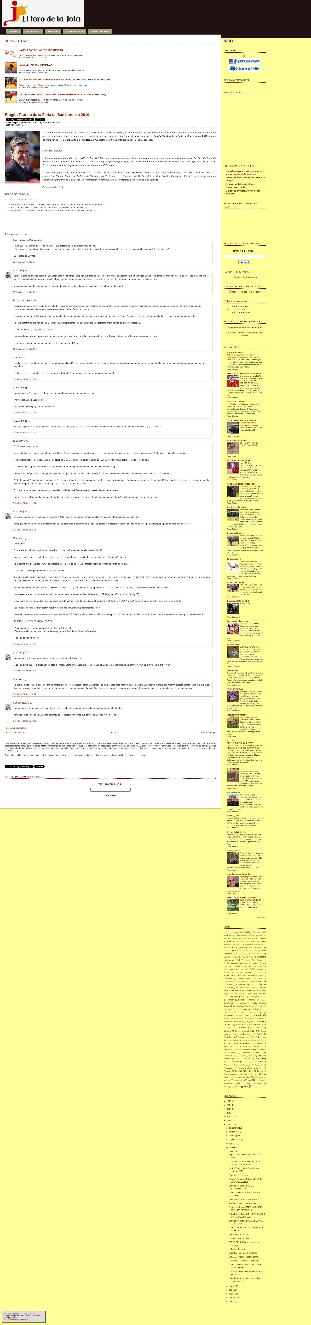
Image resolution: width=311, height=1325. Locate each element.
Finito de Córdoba (259, 991)
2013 (229, 1113)
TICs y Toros (248, 1071)
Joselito (260, 1006)
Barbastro (259, 944)
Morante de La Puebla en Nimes (243, 1253)
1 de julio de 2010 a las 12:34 (24, 503)
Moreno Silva (258, 1025)
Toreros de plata (250, 1074)
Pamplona (247, 1034)
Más (46, 58)
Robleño (258, 1053)
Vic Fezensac (261, 1080)
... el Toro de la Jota (27, 1314)
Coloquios (229, 960)
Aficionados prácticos (247, 935)
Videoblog (248, 1083)
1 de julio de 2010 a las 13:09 (24, 671)
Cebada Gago (240, 957)
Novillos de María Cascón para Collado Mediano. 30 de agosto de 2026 (251, 512)
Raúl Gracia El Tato (233, 1049)
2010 (229, 1124)
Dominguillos (233, 769)
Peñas (252, 1037)
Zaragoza (241, 1086)
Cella (251, 957)
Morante (227, 1025)
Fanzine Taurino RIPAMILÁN (35, 65)
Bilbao (234, 947)
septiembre (234, 1139)
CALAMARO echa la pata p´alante (244, 1257)
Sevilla (236, 1062)
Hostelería (262, 997)
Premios (246, 1043)
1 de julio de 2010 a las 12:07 (24, 433)
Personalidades (248, 1040)
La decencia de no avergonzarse (243, 1199)
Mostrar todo (261, 917)
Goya (252, 997)
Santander (239, 1059)
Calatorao (238, 951)
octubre (232, 1136)
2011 (229, 1121)
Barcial (226, 948)
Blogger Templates (11, 1316)
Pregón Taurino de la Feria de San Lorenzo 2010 (47, 115)
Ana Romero (261, 938)
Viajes (248, 1080)
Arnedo (253, 941)
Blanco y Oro (233, 816)
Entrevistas (228, 979)
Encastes (243, 975)
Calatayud (227, 951)
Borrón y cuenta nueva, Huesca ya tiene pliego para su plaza (54, 210)
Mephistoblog (17, 1320)
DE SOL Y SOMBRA (236, 402)
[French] (232, 41)
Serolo (259, 1059)
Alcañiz (250, 938)
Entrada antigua (208, 732)
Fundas (249, 994)
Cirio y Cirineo (233, 850)
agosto (232, 1143)
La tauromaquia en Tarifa (238, 460)
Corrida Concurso (231, 963)
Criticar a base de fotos (239, 1238)
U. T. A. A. (231, 741)
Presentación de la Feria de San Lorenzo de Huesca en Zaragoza (56, 204)
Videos (259, 1083)
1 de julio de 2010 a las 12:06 (24, 413)
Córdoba (259, 960)
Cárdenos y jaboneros (237, 507)
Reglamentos (232, 1053)
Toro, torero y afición (236, 715)
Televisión (227, 1071)
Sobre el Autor (33, 31)
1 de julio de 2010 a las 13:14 (24, 694)
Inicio (113, 732)
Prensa (259, 1043)
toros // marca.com (235, 582)
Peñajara (242, 1037)
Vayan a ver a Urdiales (249, 795)
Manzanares (238, 1018)
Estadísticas (228, 982)
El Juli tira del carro (237, 1249)
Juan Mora (228, 1009)
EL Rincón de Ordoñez (237, 440)
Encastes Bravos (235, 533)
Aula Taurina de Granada (238, 874)
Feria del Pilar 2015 (247, 988)
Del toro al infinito (235, 352)
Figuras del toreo (242, 991)
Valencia (227, 1080)
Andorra (230, 941)
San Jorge (253, 1056)
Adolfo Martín (261, 932)
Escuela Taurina (245, 979)
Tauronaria (242, 1068)
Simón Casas (248, 1062)
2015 (226, 932)
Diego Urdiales (234, 966)
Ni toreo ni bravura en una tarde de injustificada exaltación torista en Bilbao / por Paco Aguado (244, 357)
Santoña (249, 1059)
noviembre (233, 1132)
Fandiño (252, 982)
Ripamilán (246, 1053)
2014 (229, 1109)
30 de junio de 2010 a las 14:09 (25, 292)
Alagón (260, 935)
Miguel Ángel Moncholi (248, 877)
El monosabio (233, 792)
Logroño (256, 1012)
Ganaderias (260, 994)
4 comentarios (37, 87)
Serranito (227, 1062)
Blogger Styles (11, 1318)
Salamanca (228, 1056)
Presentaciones (229, 1046)
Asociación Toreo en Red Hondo (242, 484)
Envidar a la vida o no (238, 1175)
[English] (226, 41)
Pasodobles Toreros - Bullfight (245, 327)
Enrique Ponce (257, 975)
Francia (229, 994)
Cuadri (254, 963)
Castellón (227, 957)
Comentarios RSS (74, 31)
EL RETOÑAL (233, 644)
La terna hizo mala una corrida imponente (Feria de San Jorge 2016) (62, 94)
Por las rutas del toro (236, 832)
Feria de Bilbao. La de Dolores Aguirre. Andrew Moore (249, 425)
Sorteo (260, 1062)
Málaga (226, 1018)
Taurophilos (232, 670)
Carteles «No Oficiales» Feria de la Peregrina (245, 673)
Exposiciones (241, 982)
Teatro (261, 1068)
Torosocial (238, 1077)
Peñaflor (228, 1037)
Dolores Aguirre (229, 969)
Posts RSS (53, 31)
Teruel (237, 1071)
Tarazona (258, 1065)
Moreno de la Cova (243, 1025)
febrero (232, 1298)
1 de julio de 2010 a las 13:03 (24, 644)
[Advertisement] (43, 219)
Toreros (260, 1071)
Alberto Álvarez (239, 938)
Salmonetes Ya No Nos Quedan (241, 420)
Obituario (227, 1031)
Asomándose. (245, 603)
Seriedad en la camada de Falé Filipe (241, 834)
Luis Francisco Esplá (242, 1015)
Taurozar (252, 1068)
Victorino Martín (233, 1083)
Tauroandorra (229, 1068)
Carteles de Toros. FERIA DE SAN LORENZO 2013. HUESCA (49, 207)
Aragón (243, 941)
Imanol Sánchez (247, 1000)
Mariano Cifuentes (255, 1018)
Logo (247, 1012)
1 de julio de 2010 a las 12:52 (24, 530)
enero (231, 1302)
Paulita (259, 1034)
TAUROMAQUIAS (235, 689)
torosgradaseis (234, 559)
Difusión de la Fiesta (253, 966)
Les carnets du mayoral (238, 621)
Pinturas (260, 1040)
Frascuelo (238, 994)
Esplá (260, 979)
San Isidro (240, 1056)
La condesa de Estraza (25, 240)
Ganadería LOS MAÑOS (238, 601)
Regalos (263, 1049)
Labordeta (259, 1009)
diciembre (233, 1128)
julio (231, 1147)
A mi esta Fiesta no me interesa (242, 1203)
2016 (232, 932)
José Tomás (249, 1006)
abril (231, 1290)
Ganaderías (233, 997)
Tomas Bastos (245, 624)
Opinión (250, 1031)
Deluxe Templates (35, 1316)
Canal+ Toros (251, 951)
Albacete (227, 938)
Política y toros (231, 1043)
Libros (239, 1012)
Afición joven (231, 935)
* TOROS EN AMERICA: (237, 818)
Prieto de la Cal (244, 1046)
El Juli (259, 972)
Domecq (241, 969)
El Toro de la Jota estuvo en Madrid (244, 1261)
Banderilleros (248, 944)
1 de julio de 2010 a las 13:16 (24, 721)
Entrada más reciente (15, 732)
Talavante (247, 1065)
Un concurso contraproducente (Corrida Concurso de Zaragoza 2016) (65, 79)
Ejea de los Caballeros (242, 972)
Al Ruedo (14, 31)
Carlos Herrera (257, 954)
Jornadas (254, 1003)
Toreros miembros (99, 31)
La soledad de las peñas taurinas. (41, 50)
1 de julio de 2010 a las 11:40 (24, 379)
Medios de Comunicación (233, 1022)
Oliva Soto (239, 1031)
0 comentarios (37, 58)
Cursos (262, 963)
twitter (248, 1077)
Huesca (19, 125)
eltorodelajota (20, 270)
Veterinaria (238, 1080)
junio (231, 1151)
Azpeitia (237, 944)
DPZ (249, 969)
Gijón (244, 997)
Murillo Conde (229, 1028)
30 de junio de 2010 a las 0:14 (24, 262)
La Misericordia (243, 1009)
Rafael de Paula (260, 1046)
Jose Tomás (237, 1006)
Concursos (246, 960)
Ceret (259, 957)
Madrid (257, 1015)
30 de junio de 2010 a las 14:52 (25, 349)
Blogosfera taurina (251, 947)
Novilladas (242, 1028)
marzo (232, 1294)
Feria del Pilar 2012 (246, 985)
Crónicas (244, 963)
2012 (229, 1117)
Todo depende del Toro (239, 1234)
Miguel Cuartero (254, 1021)
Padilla (235, 1034)
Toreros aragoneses (231, 1074)
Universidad (258, 1077)
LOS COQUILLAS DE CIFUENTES (242, 897)
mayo (231, 1286)
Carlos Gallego (242, 954)
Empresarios (229, 975)
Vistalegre (227, 1087)
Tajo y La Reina (231, 1065)
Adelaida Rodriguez (245, 932)
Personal (234, 1040)
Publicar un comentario (15, 728)
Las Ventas (228, 1012)
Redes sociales (250, 1049)
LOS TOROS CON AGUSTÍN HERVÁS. (244, 373)
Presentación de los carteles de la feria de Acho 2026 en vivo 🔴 (251, 693)
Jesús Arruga (240, 1003)
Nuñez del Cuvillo (256, 1028)
